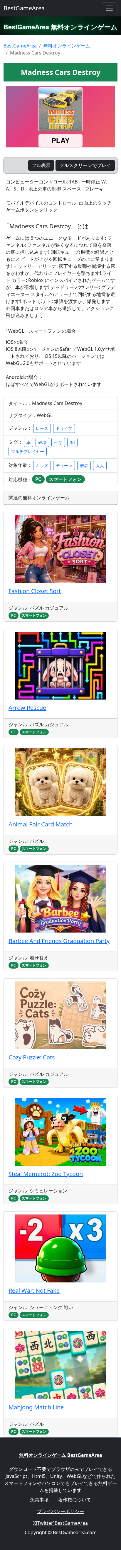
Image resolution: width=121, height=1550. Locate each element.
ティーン (64, 465)
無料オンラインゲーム (66, 45)
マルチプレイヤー (27, 451)
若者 (84, 465)
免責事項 (39, 1499)
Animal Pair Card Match (41, 824)
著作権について (74, 1499)
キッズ (42, 465)
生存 (58, 442)
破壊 (42, 442)
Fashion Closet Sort (35, 591)
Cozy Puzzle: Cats (32, 1057)
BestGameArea (24, 8)
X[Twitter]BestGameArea (60, 1523)
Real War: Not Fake (34, 1290)
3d (72, 442)
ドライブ (64, 428)
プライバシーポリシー (60, 1511)
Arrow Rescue (27, 708)
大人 (100, 465)
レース (42, 428)
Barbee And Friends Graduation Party (59, 941)
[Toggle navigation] (109, 8)
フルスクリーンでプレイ (85, 165)
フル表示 (41, 165)
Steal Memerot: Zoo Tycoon (46, 1174)
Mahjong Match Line (36, 1407)
